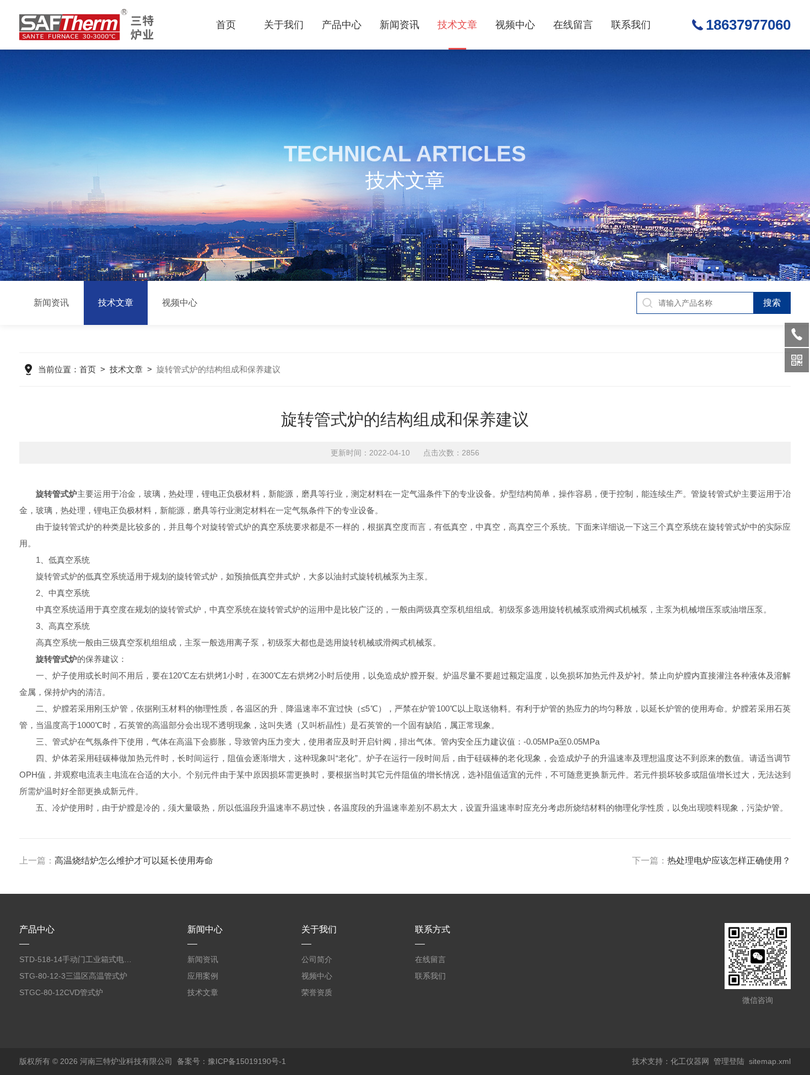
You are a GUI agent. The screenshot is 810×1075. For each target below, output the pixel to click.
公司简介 (316, 959)
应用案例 (202, 975)
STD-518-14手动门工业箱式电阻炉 (78, 959)
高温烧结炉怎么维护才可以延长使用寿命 (134, 860)
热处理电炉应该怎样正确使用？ (729, 860)
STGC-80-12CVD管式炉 (61, 992)
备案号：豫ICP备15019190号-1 (231, 1061)
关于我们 (284, 24)
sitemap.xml (770, 1061)
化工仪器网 (690, 1061)
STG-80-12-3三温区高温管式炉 (73, 975)
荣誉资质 (316, 992)
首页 (226, 24)
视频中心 (515, 24)
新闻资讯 (399, 24)
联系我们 (631, 24)
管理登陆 (729, 1061)
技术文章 (457, 24)
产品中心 (341, 24)
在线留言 (573, 24)
